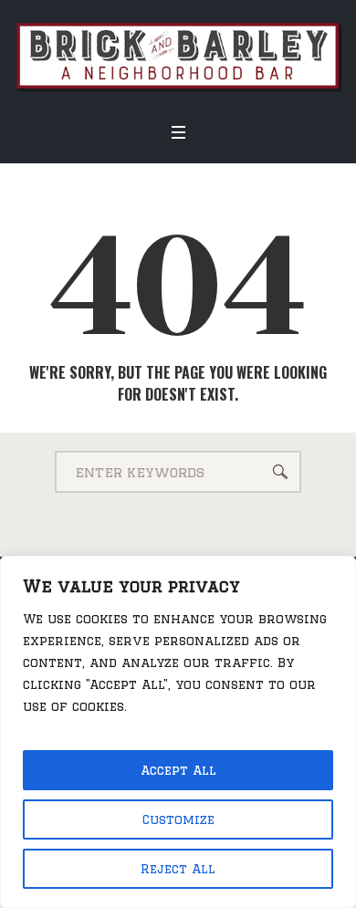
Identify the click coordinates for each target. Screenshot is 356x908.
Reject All (178, 868)
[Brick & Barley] (178, 55)
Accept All (178, 770)
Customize (178, 819)
